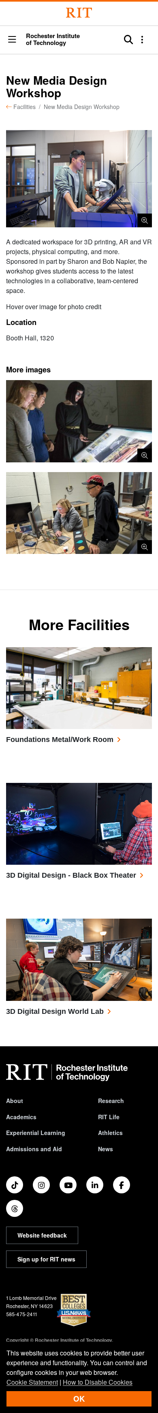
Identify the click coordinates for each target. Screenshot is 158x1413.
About (14, 1101)
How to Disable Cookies (97, 1382)
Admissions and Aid (34, 1149)
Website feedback (42, 1235)
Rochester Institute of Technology (53, 39)
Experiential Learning (35, 1133)
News (105, 1149)
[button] (12, 40)
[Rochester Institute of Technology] (79, 12)
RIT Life (109, 1117)
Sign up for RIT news (46, 1259)
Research (111, 1101)
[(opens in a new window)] (14, 1184)
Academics (21, 1117)
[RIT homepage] (67, 1072)
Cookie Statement (32, 1382)
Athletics (110, 1133)
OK (79, 1398)
